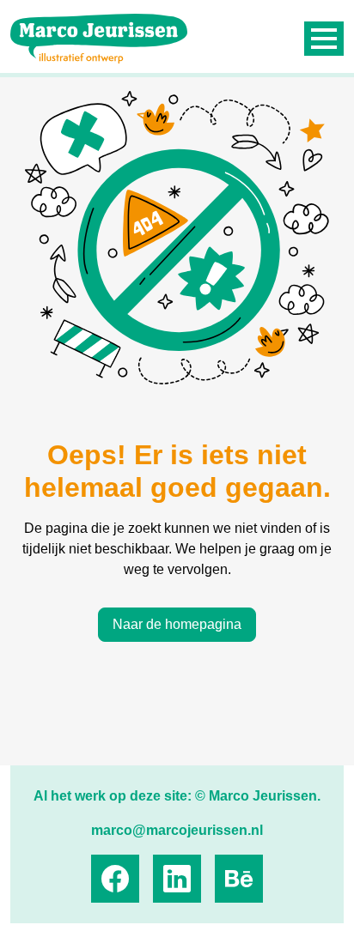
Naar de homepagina (177, 624)
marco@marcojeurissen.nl (177, 830)
